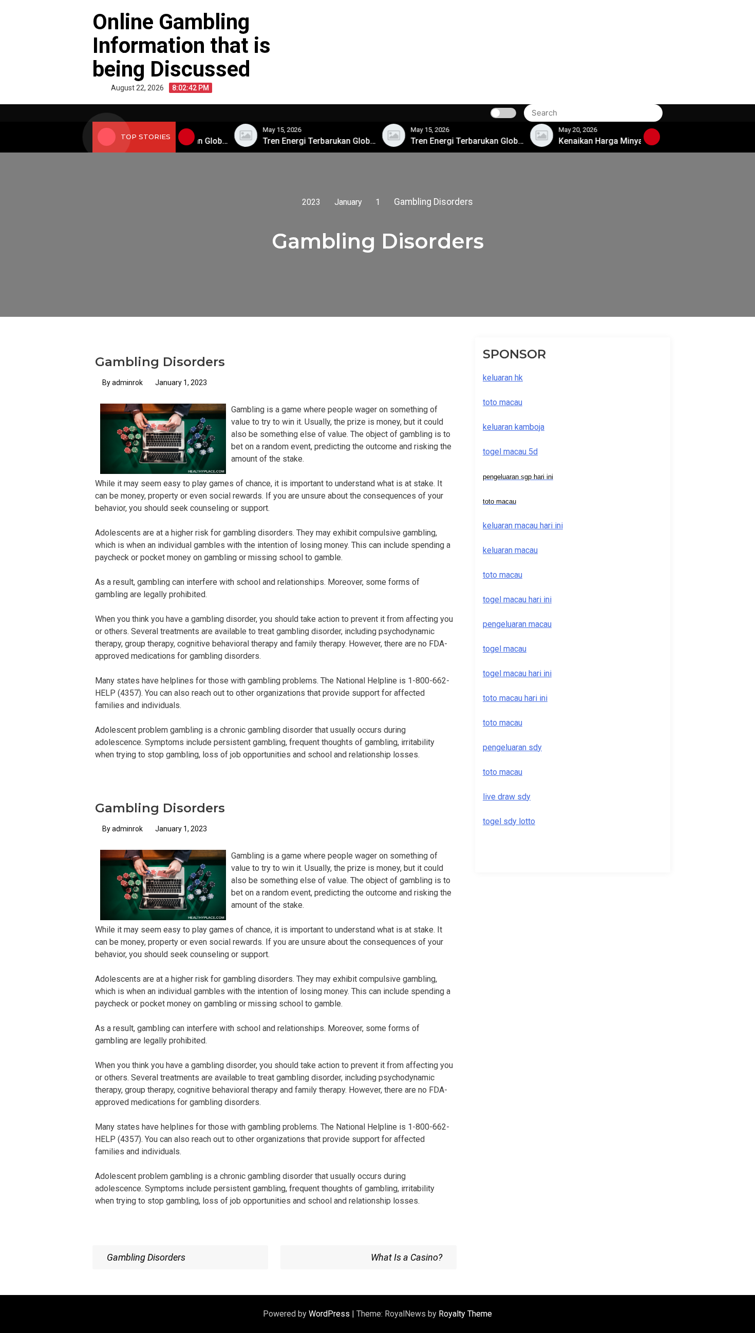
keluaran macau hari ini (523, 525)
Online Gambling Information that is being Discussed (181, 45)
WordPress (330, 1314)
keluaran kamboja (513, 427)
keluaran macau (510, 550)
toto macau (502, 772)
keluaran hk (503, 378)
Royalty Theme (465, 1314)
